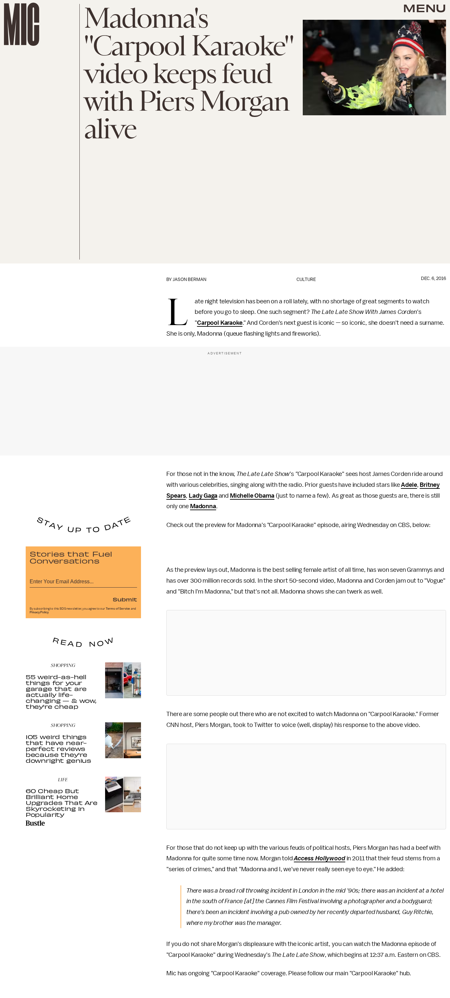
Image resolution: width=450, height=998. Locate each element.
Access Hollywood (319, 858)
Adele (409, 485)
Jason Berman (189, 279)
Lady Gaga (203, 495)
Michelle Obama (252, 495)
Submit (125, 599)
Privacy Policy (39, 612)
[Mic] (21, 24)
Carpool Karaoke (219, 322)
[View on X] (306, 653)
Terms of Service (118, 608)
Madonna (203, 506)
